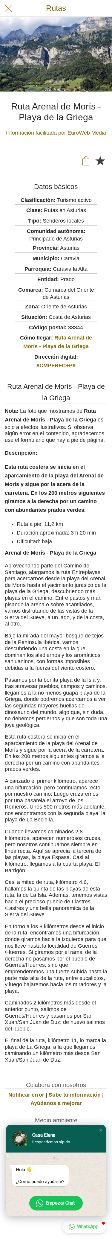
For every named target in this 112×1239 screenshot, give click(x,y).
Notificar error (26, 1095)
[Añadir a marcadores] (100, 160)
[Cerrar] (8, 8)
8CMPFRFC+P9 (56, 366)
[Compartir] (86, 160)
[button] (101, 1130)
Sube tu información (75, 1095)
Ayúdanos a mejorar (56, 1103)
